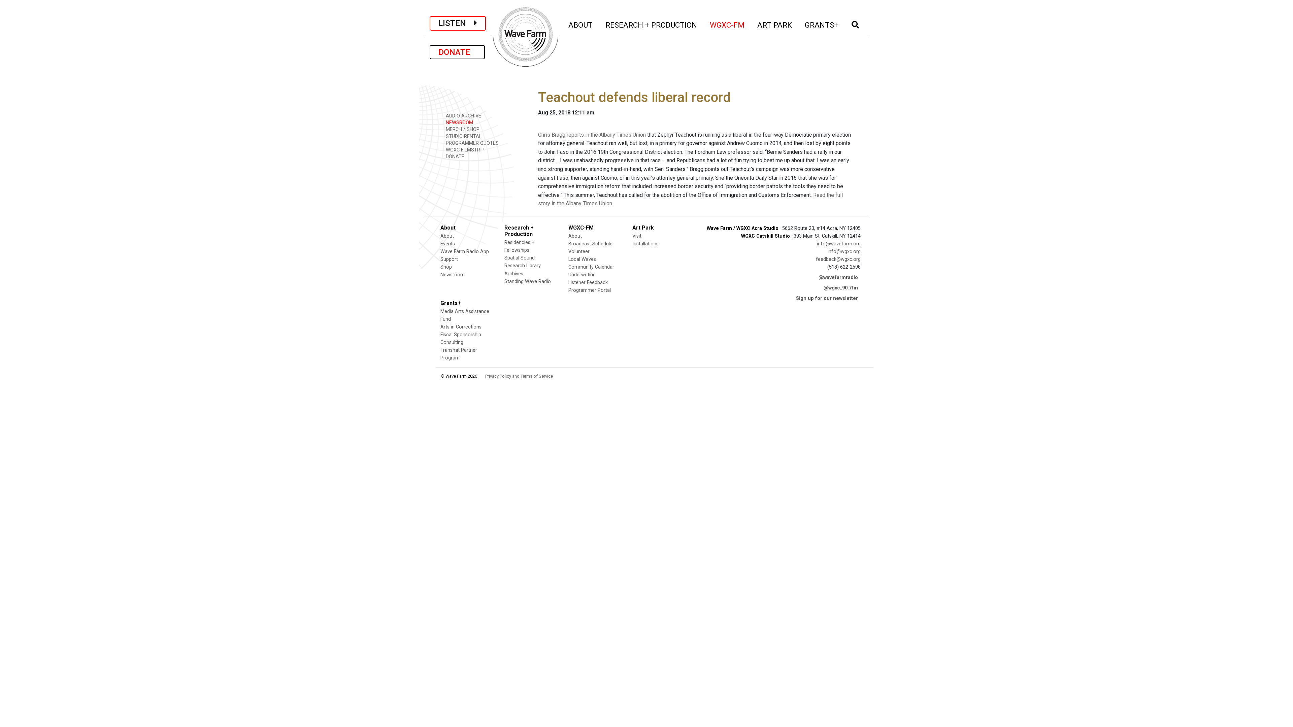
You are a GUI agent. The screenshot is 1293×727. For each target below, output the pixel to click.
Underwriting (582, 275)
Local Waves (582, 259)
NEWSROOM (458, 123)
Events (447, 244)
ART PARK (775, 24)
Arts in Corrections (461, 327)
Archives (513, 274)
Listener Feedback (588, 282)
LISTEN (456, 23)
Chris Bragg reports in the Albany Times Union (592, 135)
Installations (645, 244)
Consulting (451, 342)
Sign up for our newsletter (827, 298)
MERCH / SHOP (461, 129)
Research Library (522, 266)
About (447, 236)
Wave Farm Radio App (464, 251)
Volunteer (579, 251)
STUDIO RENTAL (463, 136)
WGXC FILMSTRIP (464, 150)
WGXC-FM (727, 24)
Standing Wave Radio (527, 281)
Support (449, 259)
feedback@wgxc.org (838, 259)
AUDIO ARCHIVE (462, 116)
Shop (446, 267)
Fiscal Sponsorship (460, 335)
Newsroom (452, 275)
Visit (636, 236)
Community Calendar (591, 267)
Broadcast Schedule (590, 244)
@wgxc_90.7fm (841, 288)
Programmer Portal (589, 290)
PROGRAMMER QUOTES (471, 143)
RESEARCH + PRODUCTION (651, 24)
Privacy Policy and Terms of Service (519, 376)
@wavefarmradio (838, 277)
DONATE (457, 52)
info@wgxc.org (844, 251)
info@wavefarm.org (839, 244)
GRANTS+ (822, 24)
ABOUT (580, 24)
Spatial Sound (519, 258)
